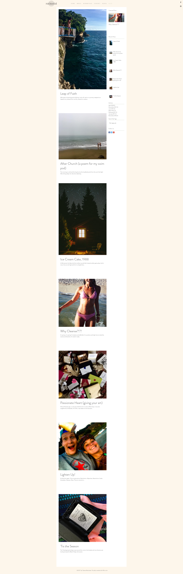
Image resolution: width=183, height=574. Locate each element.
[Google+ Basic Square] (114, 132)
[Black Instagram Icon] (181, 6)
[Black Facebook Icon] (181, 2)
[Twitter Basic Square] (111, 132)
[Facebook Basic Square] (109, 132)
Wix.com (105, 570)
